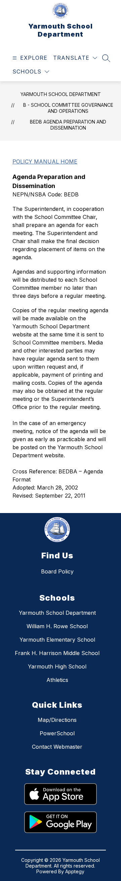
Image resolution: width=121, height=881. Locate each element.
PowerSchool (57, 733)
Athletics (57, 680)
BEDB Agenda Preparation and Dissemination (68, 125)
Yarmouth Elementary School (57, 639)
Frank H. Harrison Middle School (57, 653)
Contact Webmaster (57, 746)
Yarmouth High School (57, 666)
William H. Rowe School (57, 626)
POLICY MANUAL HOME (44, 161)
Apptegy (74, 871)
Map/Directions (57, 719)
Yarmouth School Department (61, 94)
